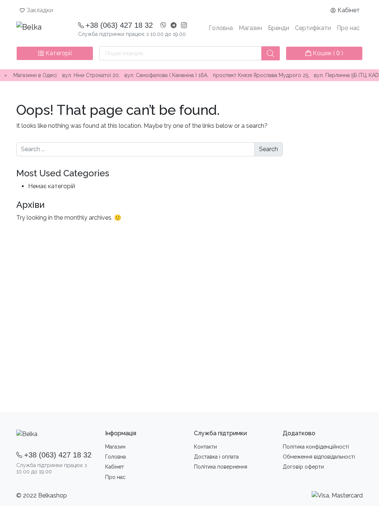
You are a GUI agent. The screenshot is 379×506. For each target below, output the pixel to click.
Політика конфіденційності (316, 447)
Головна (221, 27)
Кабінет (349, 10)
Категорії (58, 53)
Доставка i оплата (216, 457)
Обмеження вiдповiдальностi (319, 457)
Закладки (40, 10)
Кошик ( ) (327, 53)
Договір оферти (303, 467)
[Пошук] (270, 53)
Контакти (205, 447)
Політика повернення (220, 467)
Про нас (348, 27)
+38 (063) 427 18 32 (119, 25)
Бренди (278, 27)
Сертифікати (313, 27)
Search (268, 149)
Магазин (250, 27)
